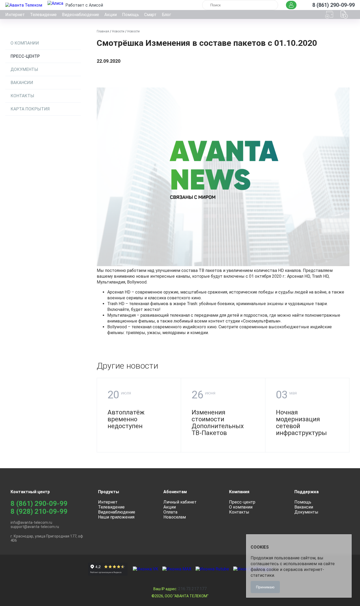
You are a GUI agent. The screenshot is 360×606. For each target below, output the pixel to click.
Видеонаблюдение (80, 14)
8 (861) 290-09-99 (39, 503)
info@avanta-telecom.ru (31, 522)
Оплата (170, 512)
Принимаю (265, 587)
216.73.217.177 (180, 588)
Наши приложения (116, 517)
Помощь (130, 14)
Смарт (150, 14)
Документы (24, 69)
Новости (118, 31)
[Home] (24, 5)
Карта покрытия (30, 108)
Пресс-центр (25, 56)
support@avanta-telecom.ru (35, 527)
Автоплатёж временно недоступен (126, 419)
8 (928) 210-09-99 (39, 511)
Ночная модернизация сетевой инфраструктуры (301, 423)
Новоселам (174, 517)
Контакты (22, 95)
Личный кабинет (180, 502)
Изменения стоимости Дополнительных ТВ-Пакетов (218, 423)
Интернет (15, 14)
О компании (25, 43)
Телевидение (43, 14)
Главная (103, 31)
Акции (110, 14)
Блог (166, 14)
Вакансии (22, 82)
